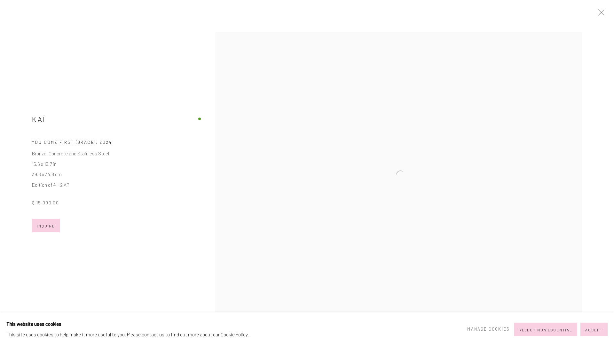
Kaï (39, 119)
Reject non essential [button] (545, 329)
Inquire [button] (46, 226)
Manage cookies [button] (488, 329)
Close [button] (599, 14)
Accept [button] (594, 329)
